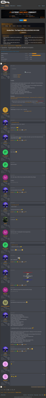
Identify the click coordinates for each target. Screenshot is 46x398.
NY (13, 140)
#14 (44, 270)
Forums (7, 5)
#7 (44, 175)
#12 (44, 242)
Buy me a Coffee (19, 105)
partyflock (20, 140)
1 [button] (26, 53)
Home (2, 5)
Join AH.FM (25, 111)
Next (4, 63)
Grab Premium (13, 105)
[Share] (43, 65)
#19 (44, 361)
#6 (44, 162)
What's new (12, 5)
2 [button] (26, 55)
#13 (44, 255)
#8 (44, 187)
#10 (44, 217)
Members (19, 5)
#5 (44, 149)
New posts (2, 7)
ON (12, 140)
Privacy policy (36, 394)
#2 (44, 107)
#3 (44, 120)
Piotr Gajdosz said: (14, 204)
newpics (24, 140)
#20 (44, 374)
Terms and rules (30, 394)
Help (40, 394)
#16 (44, 300)
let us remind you (28, 102)
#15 (44, 287)
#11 (44, 230)
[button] (15, 6)
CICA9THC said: (13, 244)
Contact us (25, 394)
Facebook (17, 74)
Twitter (16, 77)
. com (16, 75)
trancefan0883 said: (14, 122)
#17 (44, 312)
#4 (44, 135)
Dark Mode (3, 394)
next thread (29, 348)
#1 (44, 65)
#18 (44, 346)
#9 (44, 202)
